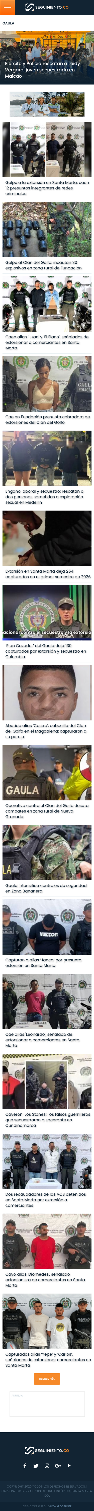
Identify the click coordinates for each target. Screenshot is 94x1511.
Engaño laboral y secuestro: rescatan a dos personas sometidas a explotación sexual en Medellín (44, 496)
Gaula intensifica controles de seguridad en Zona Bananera (45, 888)
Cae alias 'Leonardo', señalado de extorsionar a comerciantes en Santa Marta (42, 1039)
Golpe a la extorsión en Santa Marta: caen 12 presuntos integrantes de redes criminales (47, 188)
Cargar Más (47, 1379)
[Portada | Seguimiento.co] (47, 1450)
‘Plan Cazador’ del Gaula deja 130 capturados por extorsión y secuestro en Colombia (45, 651)
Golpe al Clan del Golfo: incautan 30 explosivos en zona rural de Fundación (43, 265)
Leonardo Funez (60, 1506)
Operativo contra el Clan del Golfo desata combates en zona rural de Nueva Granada (46, 811)
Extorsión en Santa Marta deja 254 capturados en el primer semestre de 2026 (47, 574)
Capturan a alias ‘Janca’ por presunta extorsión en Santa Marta (43, 962)
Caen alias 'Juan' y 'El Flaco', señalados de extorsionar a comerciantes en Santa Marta (46, 342)
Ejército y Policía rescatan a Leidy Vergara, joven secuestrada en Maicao (42, 70)
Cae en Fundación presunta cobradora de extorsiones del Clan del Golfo (47, 419)
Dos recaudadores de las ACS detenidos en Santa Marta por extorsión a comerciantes (45, 1199)
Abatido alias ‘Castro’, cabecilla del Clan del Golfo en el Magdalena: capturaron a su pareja (45, 731)
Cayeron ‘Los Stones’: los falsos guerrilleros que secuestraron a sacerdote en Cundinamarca (47, 1119)
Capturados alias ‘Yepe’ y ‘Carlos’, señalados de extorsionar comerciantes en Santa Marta (48, 1359)
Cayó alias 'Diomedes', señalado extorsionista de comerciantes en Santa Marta (45, 1279)
